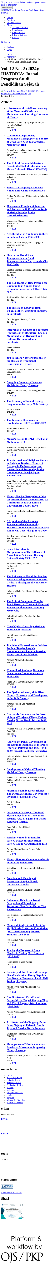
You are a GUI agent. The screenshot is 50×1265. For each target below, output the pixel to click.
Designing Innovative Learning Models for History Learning (24, 384)
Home (10, 54)
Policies (10, 1087)
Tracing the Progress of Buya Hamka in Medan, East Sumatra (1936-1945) (25, 953)
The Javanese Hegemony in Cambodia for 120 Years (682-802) (26, 421)
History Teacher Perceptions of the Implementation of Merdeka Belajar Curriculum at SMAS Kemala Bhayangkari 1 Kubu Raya (27, 501)
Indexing (10, 1090)
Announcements (14, 22)
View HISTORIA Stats (11, 1192)
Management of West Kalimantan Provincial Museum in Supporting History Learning (26, 1047)
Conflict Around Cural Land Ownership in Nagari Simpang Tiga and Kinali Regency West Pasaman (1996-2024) (27, 1002)
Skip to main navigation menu (33, 2)
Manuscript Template (16, 1100)
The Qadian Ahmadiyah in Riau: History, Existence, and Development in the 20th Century (27, 695)
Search (6, 42)
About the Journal (20, 27)
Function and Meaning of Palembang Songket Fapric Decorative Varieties (22, 881)
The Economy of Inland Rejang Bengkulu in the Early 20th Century (27, 403)
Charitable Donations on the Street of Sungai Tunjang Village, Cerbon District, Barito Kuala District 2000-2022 (27, 719)
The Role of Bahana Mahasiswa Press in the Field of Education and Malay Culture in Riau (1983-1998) (27, 166)
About (9, 25)
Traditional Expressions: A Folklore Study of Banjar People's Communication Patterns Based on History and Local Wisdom (27, 650)
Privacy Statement (20, 35)
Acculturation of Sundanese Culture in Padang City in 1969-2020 (27, 235)
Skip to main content (10, 2)
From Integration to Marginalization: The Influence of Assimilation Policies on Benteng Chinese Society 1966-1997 (26, 553)
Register (10, 47)
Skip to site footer (9, 5)
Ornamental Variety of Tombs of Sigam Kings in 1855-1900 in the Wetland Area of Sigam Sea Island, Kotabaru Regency (26, 817)
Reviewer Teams (14, 1082)
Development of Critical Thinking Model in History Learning (26, 771)
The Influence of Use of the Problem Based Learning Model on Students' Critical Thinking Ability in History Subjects (27, 581)
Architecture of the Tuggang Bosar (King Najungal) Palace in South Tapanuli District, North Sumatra (26, 1025)
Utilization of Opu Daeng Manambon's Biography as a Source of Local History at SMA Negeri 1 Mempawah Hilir (27, 140)
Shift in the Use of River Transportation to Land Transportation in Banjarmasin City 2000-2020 (27, 260)
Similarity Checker (15, 1102)
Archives (11, 20)
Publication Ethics (14, 1085)
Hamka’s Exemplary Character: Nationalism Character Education (26, 189)
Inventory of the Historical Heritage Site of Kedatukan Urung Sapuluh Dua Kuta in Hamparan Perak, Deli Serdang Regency (27, 977)
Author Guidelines (15, 1092)
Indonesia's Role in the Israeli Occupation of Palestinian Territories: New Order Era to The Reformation (26, 905)
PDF (14, 130)
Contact (15, 37)
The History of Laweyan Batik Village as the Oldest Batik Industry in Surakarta (27, 310)
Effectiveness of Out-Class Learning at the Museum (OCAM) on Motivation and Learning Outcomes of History (27, 113)
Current (10, 17)
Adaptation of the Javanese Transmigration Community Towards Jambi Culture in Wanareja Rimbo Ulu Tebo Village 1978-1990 (28, 526)
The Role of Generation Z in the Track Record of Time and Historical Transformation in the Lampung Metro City (28, 606)
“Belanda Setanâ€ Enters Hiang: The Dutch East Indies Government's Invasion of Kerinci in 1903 (28, 793)
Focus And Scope (14, 1077)
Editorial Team (18, 32)
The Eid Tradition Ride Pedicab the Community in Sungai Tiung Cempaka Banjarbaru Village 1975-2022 (27, 287)
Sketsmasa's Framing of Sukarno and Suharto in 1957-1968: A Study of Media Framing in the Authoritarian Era (27, 211)
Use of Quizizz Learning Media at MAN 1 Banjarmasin (26, 628)
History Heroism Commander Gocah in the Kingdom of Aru (28, 861)
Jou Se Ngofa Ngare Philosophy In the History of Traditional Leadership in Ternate (26, 360)
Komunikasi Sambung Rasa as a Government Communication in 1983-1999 (25, 673)
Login (9, 49)
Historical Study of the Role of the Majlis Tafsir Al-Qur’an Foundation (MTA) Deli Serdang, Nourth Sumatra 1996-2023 (27, 930)
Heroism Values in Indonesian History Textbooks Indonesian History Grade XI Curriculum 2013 (27, 840)
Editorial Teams (13, 1080)
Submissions (17, 30)
